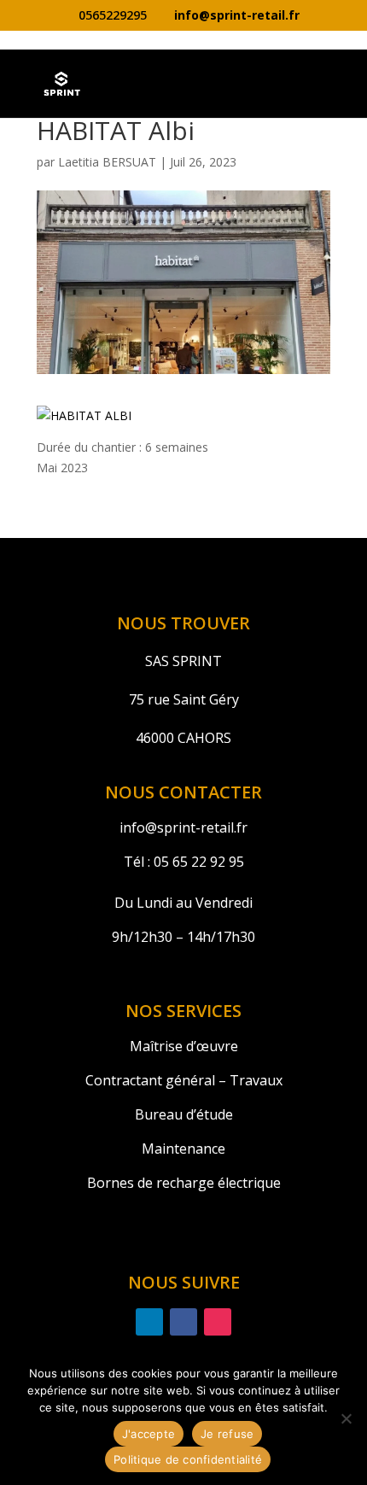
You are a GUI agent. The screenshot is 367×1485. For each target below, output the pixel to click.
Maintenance (183, 1148)
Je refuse (227, 1434)
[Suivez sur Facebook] (183, 1322)
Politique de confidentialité (188, 1459)
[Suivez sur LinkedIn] (149, 1322)
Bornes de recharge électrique (184, 1182)
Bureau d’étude (184, 1114)
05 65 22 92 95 (197, 861)
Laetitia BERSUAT (107, 162)
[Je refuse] (345, 1418)
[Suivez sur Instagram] (217, 1322)
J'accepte (148, 1434)
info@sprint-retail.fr (183, 827)
